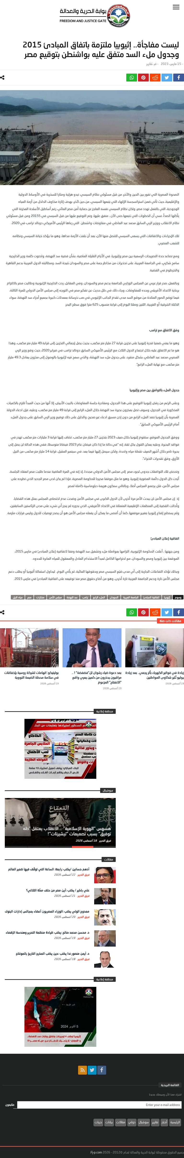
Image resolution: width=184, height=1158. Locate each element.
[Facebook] (101, 1070)
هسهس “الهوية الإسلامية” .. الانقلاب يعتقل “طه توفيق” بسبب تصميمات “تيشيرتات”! (67, 831)
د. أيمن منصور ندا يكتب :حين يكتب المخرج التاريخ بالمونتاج (52, 953)
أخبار (164, 1122)
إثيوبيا (167, 597)
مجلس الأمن (55, 597)
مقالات (120, 1122)
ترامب (85, 597)
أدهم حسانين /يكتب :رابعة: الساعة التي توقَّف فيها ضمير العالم (48, 869)
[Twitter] (92, 1070)
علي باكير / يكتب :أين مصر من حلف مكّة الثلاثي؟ (57, 890)
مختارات (40, 597)
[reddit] (155, 77)
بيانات (109, 1122)
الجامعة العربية (130, 597)
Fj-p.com (96, 1152)
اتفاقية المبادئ (151, 597)
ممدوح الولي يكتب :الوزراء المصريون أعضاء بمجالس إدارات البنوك (47, 911)
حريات (98, 1122)
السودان (114, 597)
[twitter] (166, 77)
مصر (29, 597)
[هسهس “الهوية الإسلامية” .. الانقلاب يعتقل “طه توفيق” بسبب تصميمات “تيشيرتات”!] (60, 822)
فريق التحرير (104, 840)
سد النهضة (72, 597)
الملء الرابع (99, 597)
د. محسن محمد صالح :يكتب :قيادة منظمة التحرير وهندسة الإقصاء (47, 932)
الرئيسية (175, 1122)
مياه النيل (18, 597)
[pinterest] (143, 77)
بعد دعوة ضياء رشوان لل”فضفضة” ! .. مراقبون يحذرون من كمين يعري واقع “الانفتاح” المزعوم (96, 677)
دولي (131, 1122)
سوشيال (144, 1122)
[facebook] (178, 77)
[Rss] (82, 1070)
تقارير (149, 64)
